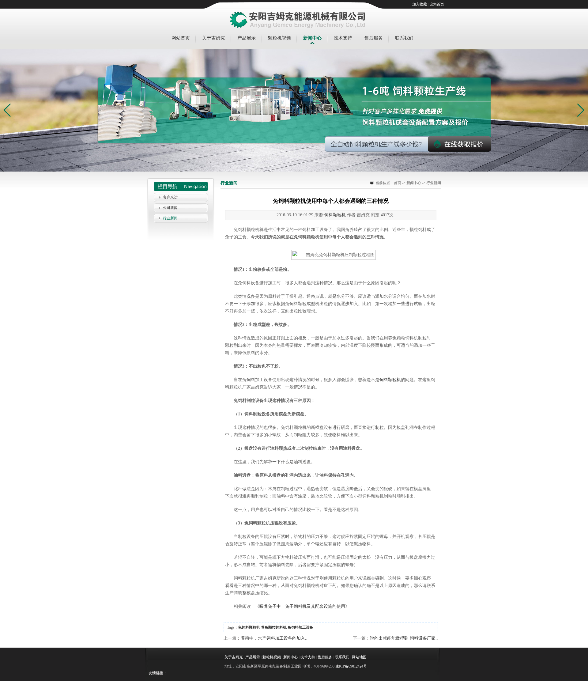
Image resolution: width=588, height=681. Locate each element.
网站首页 (181, 38)
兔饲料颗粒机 (249, 627)
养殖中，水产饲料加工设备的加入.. (274, 638)
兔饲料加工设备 (300, 627)
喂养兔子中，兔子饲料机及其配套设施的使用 (302, 606)
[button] (581, 110)
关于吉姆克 (213, 38)
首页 (397, 183)
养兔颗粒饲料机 (274, 627)
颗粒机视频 (279, 38)
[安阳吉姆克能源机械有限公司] (298, 20)
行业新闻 (170, 218)
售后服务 (373, 38)
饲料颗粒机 (335, 215)
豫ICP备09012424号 (351, 666)
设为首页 (436, 4)
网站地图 (359, 657)
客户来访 (170, 197)
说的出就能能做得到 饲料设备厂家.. (404, 638)
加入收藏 (419, 4)
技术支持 (343, 38)
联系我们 (404, 38)
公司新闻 (170, 208)
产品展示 (246, 38)
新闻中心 (312, 38)
